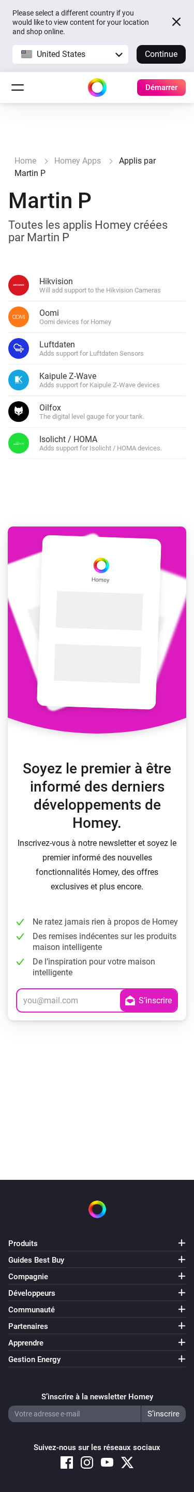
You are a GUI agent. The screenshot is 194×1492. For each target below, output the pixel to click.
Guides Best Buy (36, 1260)
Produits (23, 1243)
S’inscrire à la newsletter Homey (97, 1396)
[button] (70, 54)
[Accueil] (97, 87)
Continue (161, 54)
